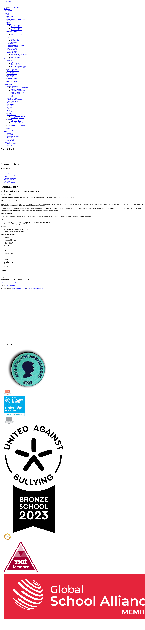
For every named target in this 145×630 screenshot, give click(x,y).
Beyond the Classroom (13, 69)
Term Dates (10, 139)
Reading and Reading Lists (18, 68)
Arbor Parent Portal (12, 101)
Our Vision (10, 16)
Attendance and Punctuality (14, 99)
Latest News (10, 133)
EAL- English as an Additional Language (18, 130)
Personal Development (13, 71)
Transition (10, 43)
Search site (3, 345)
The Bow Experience (9, 58)
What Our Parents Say (13, 51)
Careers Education (12, 74)
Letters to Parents (12, 105)
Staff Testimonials (15, 55)
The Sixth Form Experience (11, 175)
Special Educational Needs (14, 124)
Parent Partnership (12, 98)
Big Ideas (13, 62)
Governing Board (12, 31)
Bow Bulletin (11, 140)
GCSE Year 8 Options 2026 (18, 66)
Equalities (10, 127)
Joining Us (7, 37)
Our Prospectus (15, 40)
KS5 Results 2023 (9, 179)
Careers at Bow (11, 52)
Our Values (10, 18)
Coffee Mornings (15, 93)
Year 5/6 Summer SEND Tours (15, 45)
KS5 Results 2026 (15, 28)
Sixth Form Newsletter (13, 136)
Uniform (9, 128)
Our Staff (9, 36)
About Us (6, 13)
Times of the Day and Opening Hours (17, 125)
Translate (16, 7)
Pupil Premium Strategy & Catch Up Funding (23, 116)
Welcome (9, 15)
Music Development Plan (17, 118)
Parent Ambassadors (12, 86)
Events (12, 95)
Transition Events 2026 (13, 46)
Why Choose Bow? (12, 39)
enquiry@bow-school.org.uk (8, 282)
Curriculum (10, 60)
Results (9, 24)
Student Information (9, 182)
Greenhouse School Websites (35, 288)
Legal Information (10, 285)
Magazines (10, 134)
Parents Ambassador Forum (18, 90)
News (5, 131)
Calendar (9, 107)
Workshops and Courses (17, 92)
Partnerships (10, 75)
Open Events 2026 (12, 48)
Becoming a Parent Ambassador (19, 87)
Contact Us (7, 142)
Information (7, 110)
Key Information (11, 115)
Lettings (9, 145)
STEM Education (12, 78)
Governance (14, 33)
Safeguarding (10, 119)
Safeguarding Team (16, 121)
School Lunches (11, 102)
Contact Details (11, 143)
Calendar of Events (16, 89)
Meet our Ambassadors (10, 178)
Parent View (10, 104)
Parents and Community (10, 84)
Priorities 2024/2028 (12, 21)
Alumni (9, 109)
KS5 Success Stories (16, 30)
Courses (6, 176)
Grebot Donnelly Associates (18, 288)
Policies (9, 113)
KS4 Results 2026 (15, 25)
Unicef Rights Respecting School (16, 19)
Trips (12, 96)
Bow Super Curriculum (17, 63)
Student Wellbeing (12, 72)
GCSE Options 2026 (16, 65)
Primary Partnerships (12, 77)
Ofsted (9, 22)
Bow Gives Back (12, 80)
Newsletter (7, 181)
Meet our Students (12, 49)
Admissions (14, 42)
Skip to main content (6, 1)
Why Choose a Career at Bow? (19, 54)
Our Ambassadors (12, 81)
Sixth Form (7, 83)
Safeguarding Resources (17, 122)
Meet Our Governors (16, 34)
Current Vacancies (15, 57)
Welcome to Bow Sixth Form (12, 172)
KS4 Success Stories (16, 27)
